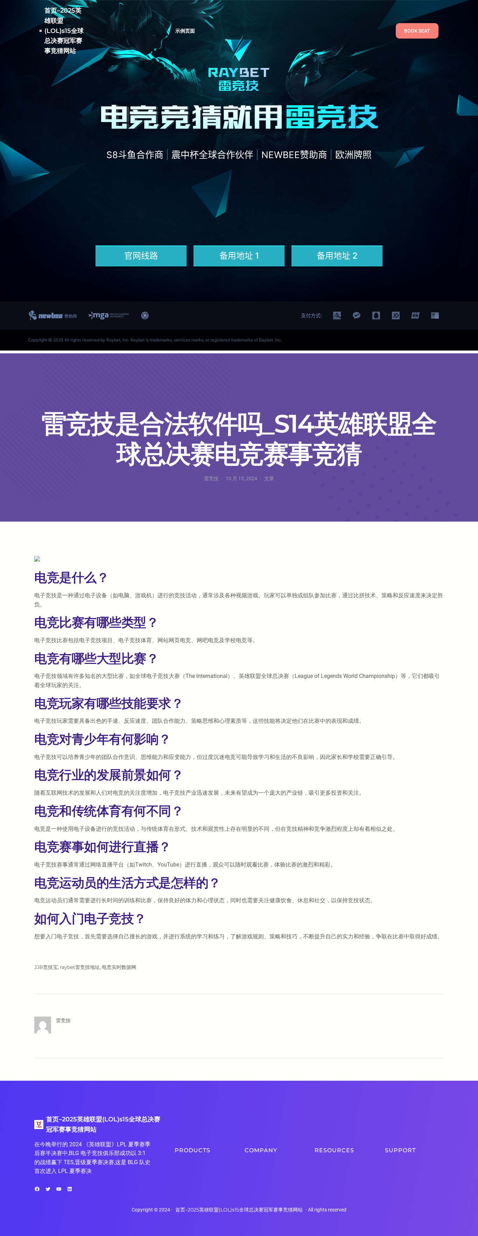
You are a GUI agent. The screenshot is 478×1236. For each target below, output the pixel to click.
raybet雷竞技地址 (80, 967)
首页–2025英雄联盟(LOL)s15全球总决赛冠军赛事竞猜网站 (64, 31)
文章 (269, 478)
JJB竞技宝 (46, 967)
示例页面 (185, 31)
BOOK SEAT (417, 31)
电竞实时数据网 (119, 967)
